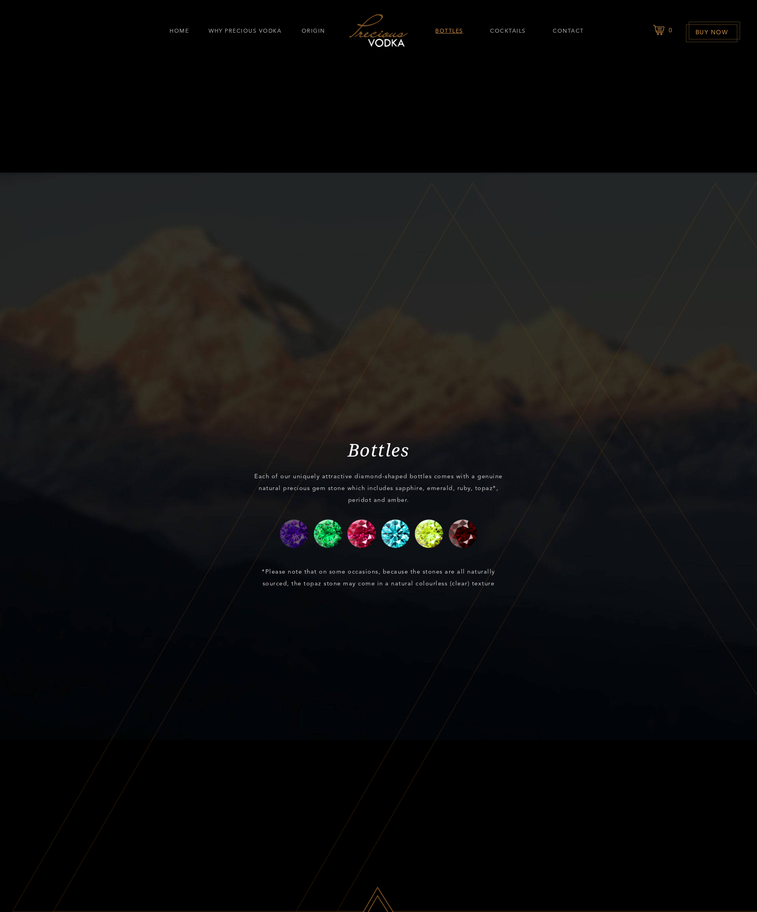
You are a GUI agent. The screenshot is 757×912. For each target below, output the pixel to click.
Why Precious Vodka (245, 31)
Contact (568, 31)
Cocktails (508, 31)
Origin (313, 31)
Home (179, 31)
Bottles (449, 31)
